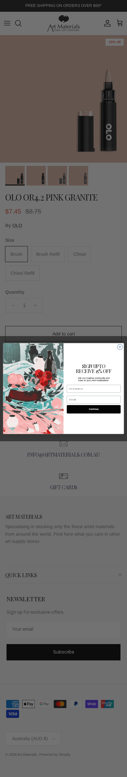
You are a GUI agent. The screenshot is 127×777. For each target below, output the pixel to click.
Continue (94, 409)
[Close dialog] (120, 347)
